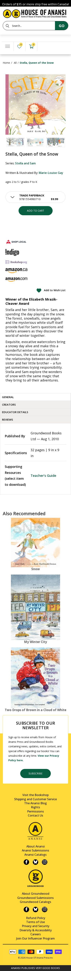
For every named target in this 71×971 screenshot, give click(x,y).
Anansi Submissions (35, 850)
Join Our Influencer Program (35, 938)
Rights (35, 807)
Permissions (35, 811)
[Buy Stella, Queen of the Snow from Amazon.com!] (16, 279)
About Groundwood (35, 894)
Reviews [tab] (7, 419)
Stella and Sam (25, 163)
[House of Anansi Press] (35, 13)
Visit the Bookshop (35, 795)
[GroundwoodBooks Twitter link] (35, 909)
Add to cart (35, 210)
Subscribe (35, 773)
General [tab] (8, 397)
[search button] (7, 25)
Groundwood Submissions (35, 898)
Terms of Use (35, 922)
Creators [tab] (9, 404)
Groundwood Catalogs (35, 902)
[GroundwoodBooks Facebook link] (26, 909)
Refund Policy (35, 918)
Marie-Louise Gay (51, 173)
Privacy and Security (35, 926)
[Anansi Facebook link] (26, 862)
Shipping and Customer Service (35, 799)
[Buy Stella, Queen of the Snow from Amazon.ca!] (16, 270)
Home (6, 62)
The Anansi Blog (35, 803)
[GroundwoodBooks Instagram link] (44, 909)
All (15, 62)
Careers (35, 934)
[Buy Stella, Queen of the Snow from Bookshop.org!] (16, 262)
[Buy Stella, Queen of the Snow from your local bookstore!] (16, 241)
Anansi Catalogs (35, 855)
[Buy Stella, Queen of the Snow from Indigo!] (12, 252)
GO (61, 25)
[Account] (43, 46)
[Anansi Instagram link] (44, 862)
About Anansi (35, 846)
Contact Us (35, 815)
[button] (35, 197)
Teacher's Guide (43, 475)
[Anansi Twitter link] (35, 862)
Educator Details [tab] (15, 412)
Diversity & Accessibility (35, 930)
